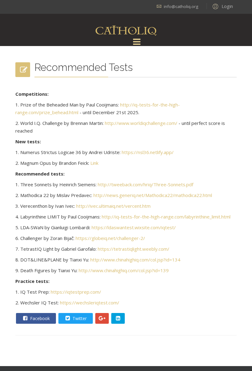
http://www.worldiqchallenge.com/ (141, 123)
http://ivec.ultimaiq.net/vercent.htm (113, 206)
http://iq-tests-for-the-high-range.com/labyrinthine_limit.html (166, 217)
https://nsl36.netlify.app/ (148, 152)
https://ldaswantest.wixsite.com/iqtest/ (134, 227)
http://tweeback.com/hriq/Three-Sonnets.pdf (145, 184)
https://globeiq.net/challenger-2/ (110, 238)
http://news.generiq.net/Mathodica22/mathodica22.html (152, 195)
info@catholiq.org (181, 6)
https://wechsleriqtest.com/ (89, 303)
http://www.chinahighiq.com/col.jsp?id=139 (124, 270)
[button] (222, 6)
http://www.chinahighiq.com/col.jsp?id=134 (135, 260)
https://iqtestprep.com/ (76, 292)
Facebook (39, 318)
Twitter (79, 318)
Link (94, 163)
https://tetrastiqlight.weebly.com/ (133, 249)
